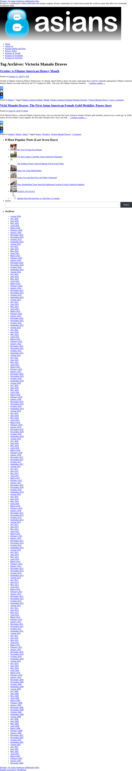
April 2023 (14, 309)
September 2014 (17, 548)
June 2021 (14, 360)
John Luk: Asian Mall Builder (29, 171)
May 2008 (14, 724)
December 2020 (16, 374)
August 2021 (15, 355)
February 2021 (16, 369)
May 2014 (14, 557)
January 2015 (15, 538)
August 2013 (15, 578)
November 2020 (17, 376)
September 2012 (17, 603)
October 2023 (16, 295)
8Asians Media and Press (15, 48)
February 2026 (16, 230)
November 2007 (17, 738)
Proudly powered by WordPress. (13, 770)
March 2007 (15, 756)
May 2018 (14, 446)
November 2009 (17, 682)
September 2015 (17, 520)
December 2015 (16, 513)
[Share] (66, 97)
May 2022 (14, 334)
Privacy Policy (11, 51)
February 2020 (16, 397)
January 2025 (15, 260)
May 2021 (14, 362)
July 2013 (14, 580)
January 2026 (15, 232)
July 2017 (14, 469)
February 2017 (16, 480)
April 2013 (14, 587)
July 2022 (14, 330)
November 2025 (17, 237)
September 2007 (17, 742)
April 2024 (14, 281)
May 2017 (14, 473)
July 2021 (14, 358)
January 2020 (15, 399)
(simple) (11, 134)
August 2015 (15, 522)
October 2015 (16, 517)
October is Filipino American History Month (29, 71)
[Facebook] (66, 88)
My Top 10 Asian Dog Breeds (29, 150)
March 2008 (15, 728)
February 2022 (16, 341)
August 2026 (15, 216)
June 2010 (14, 666)
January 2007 (15, 761)
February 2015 (16, 536)
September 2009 (17, 687)
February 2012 (16, 619)
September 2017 (17, 464)
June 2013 (14, 582)
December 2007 (16, 735)
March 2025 (15, 256)
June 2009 (14, 693)
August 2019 (15, 411)
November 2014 (17, 543)
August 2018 (15, 439)
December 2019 (16, 402)
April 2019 (14, 420)
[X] (66, 94)
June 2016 (14, 499)
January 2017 (15, 483)
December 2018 (16, 429)
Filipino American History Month (35, 100)
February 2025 (16, 258)
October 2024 (16, 267)
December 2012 (16, 596)
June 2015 (14, 527)
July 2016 (14, 497)
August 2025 (15, 244)
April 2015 (14, 531)
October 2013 (16, 573)
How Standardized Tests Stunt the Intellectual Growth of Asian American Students (50, 184)
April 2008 (14, 726)
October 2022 (16, 323)
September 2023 (17, 297)
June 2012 (14, 610)
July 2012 (14, 608)
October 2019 (16, 406)
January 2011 (15, 649)
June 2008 (14, 721)
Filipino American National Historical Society (68, 100)
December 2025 (16, 235)
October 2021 (16, 351)
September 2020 (17, 381)
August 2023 (15, 300)
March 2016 (15, 506)
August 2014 (15, 550)
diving (38, 134)
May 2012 (14, 612)
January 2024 (15, 288)
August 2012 (15, 605)
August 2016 (15, 494)
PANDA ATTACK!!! (26, 191)
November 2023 (17, 293)
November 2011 (16, 626)
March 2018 (15, 450)
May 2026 (14, 223)
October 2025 (16, 239)
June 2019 (14, 415)
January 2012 (15, 622)
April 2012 (14, 615)
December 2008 (16, 707)
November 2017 (17, 459)
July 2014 (14, 552)
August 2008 (15, 717)
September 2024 (17, 269)
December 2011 (16, 624)
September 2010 (17, 659)
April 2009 (14, 698)
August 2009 (15, 689)
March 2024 (15, 283)
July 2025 (14, 246)
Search (8, 201)
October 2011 (15, 629)
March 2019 (15, 422)
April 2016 (14, 504)
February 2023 (16, 314)
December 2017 (16, 457)
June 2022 (14, 332)
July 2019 (14, 413)
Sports (25, 134)
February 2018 (16, 453)
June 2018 (14, 443)
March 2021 (15, 367)
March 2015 (15, 534)
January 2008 (15, 733)
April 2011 (14, 643)
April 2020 (14, 392)
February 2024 (16, 286)
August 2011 (15, 633)
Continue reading (97, 83)
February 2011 (16, 647)
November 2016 (17, 487)
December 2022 (16, 318)
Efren (25, 111)
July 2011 (14, 636)
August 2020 (15, 383)
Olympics (46, 134)
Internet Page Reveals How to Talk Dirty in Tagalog (38, 198)
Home (7, 44)
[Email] (66, 91)
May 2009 (14, 696)
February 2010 (16, 675)
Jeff (27, 76)
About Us (9, 46)
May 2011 (14, 640)
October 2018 (16, 434)
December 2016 (16, 485)
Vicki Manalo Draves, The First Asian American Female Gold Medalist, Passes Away (56, 105)
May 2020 (14, 390)
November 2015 (17, 515)
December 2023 (16, 290)
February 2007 (16, 758)
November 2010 (17, 654)
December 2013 (16, 568)
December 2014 (16, 541)
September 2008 (17, 714)
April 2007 (14, 754)
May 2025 (14, 251)
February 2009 (16, 703)
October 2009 (16, 684)
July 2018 (14, 441)
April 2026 (14, 225)
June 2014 (14, 554)
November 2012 (17, 598)
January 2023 (15, 316)
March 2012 (15, 617)
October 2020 (16, 378)
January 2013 (15, 594)
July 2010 (14, 663)
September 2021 (17, 353)
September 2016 (17, 492)
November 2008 (17, 710)
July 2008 (14, 719)
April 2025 (14, 253)
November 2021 (17, 348)
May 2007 (14, 751)
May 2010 (14, 668)
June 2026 (14, 221)
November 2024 (17, 265)
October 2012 (16, 601)
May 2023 (14, 307)
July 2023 (14, 302)
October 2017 (16, 462)
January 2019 (15, 427)
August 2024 (15, 272)
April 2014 (14, 559)
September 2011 (16, 631)
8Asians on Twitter (13, 53)
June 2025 (14, 249)
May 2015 (14, 529)
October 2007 (16, 740)
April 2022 (14, 337)
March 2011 (15, 645)
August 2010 (15, 661)
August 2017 (15, 466)
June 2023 (14, 304)
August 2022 (15, 327)
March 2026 (15, 228)
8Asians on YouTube (13, 58)
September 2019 (17, 409)
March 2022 (15, 339)
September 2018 (17, 436)
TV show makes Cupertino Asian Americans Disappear (39, 157)
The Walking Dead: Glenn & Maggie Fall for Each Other (40, 164)
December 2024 (16, 263)
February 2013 (16, 592)
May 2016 (14, 501)
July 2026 (14, 219)
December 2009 (16, 680)
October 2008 (16, 712)
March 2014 (15, 561)
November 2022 (17, 320)
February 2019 (16, 425)
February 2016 (16, 508)
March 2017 (15, 478)
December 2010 (16, 652)
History (11, 100)
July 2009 (14, 691)
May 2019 (14, 418)
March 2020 (15, 395)
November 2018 (17, 432)
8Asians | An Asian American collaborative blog (19, 1)
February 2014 (16, 564)
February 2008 (16, 731)
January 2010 (15, 677)
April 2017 (14, 476)
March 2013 (15, 589)
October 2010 (16, 656)
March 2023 (15, 311)
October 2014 (16, 545)
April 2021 (14, 364)
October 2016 (16, 490)
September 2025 (17, 242)
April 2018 (14, 448)
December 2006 (16, 763)
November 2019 (17, 404)
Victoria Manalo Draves (98, 100)
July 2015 (14, 524)
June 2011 (14, 638)
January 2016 (15, 510)
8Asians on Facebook (14, 55)
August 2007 (15, 744)
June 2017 (14, 471)
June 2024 (14, 276)
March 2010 (15, 673)
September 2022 (17, 325)
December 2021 (16, 346)
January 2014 (15, 566)
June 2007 (14, 749)
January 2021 (15, 371)
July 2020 (14, 385)
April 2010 (14, 670)
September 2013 (17, 575)
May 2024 (14, 279)
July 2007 (14, 747)
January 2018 (15, 455)
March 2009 (15, 700)
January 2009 (15, 705)
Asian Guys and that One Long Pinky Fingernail (37, 177)
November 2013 (17, 571)
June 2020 (14, 388)
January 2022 (15, 344)
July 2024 (14, 274)
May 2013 (14, 585)
